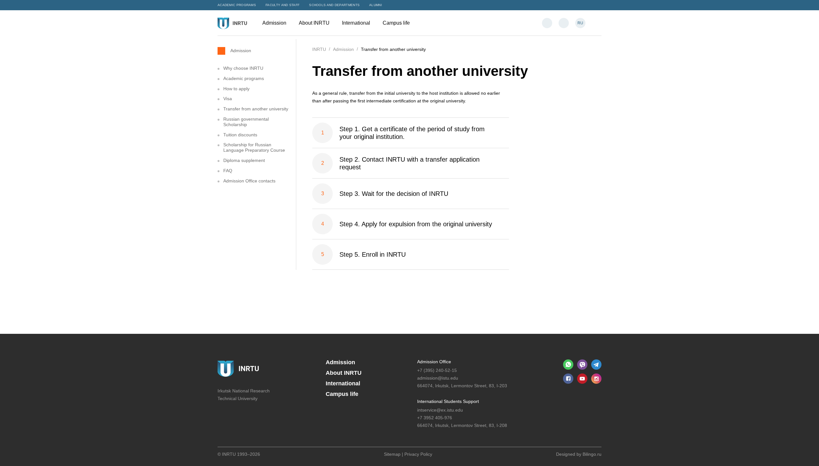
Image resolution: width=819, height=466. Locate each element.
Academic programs (237, 5)
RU (580, 23)
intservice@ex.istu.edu (440, 410)
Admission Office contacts (249, 180)
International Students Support (448, 401)
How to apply (236, 88)
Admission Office (434, 361)
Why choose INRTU (243, 68)
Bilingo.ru (592, 454)
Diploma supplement (244, 160)
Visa (227, 98)
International (356, 23)
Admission (275, 23)
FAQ (227, 170)
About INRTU (315, 23)
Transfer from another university (255, 108)
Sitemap (392, 454)
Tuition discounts (240, 134)
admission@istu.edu (437, 378)
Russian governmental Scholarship (246, 121)
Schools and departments (334, 5)
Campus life (397, 23)
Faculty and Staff (282, 5)
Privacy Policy (418, 454)
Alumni (375, 5)
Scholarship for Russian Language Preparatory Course (254, 147)
